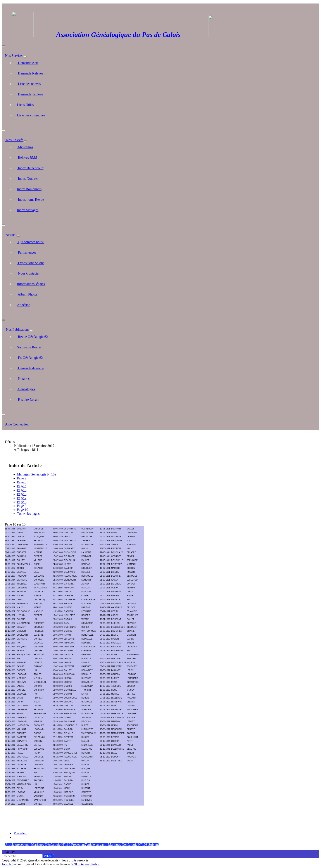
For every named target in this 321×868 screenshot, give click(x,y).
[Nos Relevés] (25, 141)
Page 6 (21, 494)
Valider (10, 852)
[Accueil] (18, 236)
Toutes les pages (28, 513)
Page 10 (22, 510)
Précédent (20, 833)
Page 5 (21, 490)
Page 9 (21, 506)
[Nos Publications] (31, 330)
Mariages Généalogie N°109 (36, 474)
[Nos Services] (25, 56)
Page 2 (21, 478)
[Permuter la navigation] (3, 46)
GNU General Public (85, 864)
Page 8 (21, 502)
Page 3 (21, 482)
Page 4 (21, 486)
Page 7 (21, 498)
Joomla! (7, 864)
